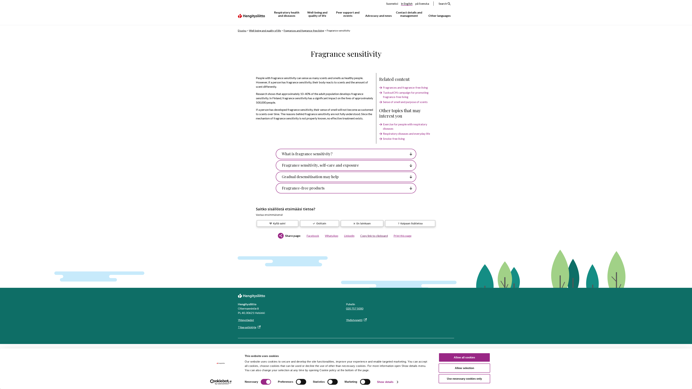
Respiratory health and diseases (286, 14)
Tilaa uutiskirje (247, 327)
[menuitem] (286, 14)
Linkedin (349, 235)
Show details (385, 381)
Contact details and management (409, 14)
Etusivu (242, 30)
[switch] (301, 382)
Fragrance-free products (303, 187)
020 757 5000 (354, 308)
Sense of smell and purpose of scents (405, 102)
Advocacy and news (378, 15)
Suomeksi (392, 3)
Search (443, 3)
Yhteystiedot (246, 320)
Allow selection (464, 368)
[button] (277, 223)
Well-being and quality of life (317, 14)
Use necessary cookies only (464, 378)
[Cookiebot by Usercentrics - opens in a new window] (221, 382)
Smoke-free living (394, 138)
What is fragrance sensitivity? (307, 153)
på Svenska (422, 3)
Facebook (313, 235)
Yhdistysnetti (354, 320)
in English (406, 3)
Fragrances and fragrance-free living (304, 30)
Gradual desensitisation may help (310, 176)
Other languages (439, 15)
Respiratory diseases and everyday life (406, 133)
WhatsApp (331, 235)
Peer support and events (348, 14)
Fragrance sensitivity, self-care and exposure (320, 164)
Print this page (402, 235)
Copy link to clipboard (374, 235)
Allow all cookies (464, 357)
